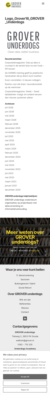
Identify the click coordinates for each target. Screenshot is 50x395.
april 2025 (10, 144)
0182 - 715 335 (25, 344)
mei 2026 (9, 116)
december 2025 (12, 128)
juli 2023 (9, 173)
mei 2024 (9, 165)
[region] (25, 373)
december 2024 (13, 157)
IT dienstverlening (25, 275)
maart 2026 (10, 120)
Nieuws (25, 308)
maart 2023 (10, 181)
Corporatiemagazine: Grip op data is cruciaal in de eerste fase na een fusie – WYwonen (24, 65)
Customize (25, 383)
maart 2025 (10, 148)
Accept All (25, 377)
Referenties (25, 304)
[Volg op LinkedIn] (25, 318)
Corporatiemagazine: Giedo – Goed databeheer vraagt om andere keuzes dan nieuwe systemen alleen (23, 94)
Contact (25, 312)
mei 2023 (9, 177)
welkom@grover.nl (25, 340)
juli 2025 (9, 136)
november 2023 (13, 169)
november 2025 (12, 132)
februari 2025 (11, 153)
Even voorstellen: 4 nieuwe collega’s (23, 80)
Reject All (25, 390)
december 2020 (13, 190)
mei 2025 (9, 140)
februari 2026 (11, 124)
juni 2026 (9, 111)
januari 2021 (11, 185)
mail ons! (35, 250)
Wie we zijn (25, 299)
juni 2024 (9, 161)
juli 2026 (9, 107)
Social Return (25, 288)
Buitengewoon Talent (25, 283)
